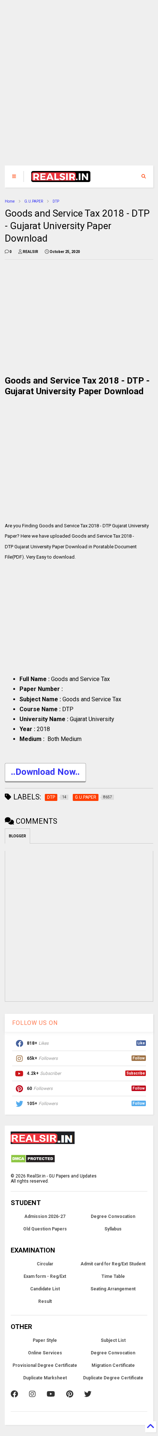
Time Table (113, 1276)
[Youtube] (51, 1394)
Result (45, 1301)
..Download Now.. (45, 772)
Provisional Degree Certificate (44, 1365)
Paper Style (45, 1340)
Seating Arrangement (113, 1288)
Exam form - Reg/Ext (45, 1276)
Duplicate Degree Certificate (113, 1377)
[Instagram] (32, 1394)
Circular (45, 1263)
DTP (56, 201)
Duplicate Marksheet (45, 1377)
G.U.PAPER (33, 201)
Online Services (45, 1352)
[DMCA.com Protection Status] (33, 1161)
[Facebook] (14, 1394)
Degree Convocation (113, 1216)
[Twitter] (87, 1394)
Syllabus (113, 1229)
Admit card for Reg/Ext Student (113, 1263)
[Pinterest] (69, 1394)
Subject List (113, 1340)
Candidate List (45, 1288)
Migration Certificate (113, 1365)
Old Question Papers (45, 1229)
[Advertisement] (74, 86)
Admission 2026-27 (44, 1216)
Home (10, 201)
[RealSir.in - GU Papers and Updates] (61, 178)
